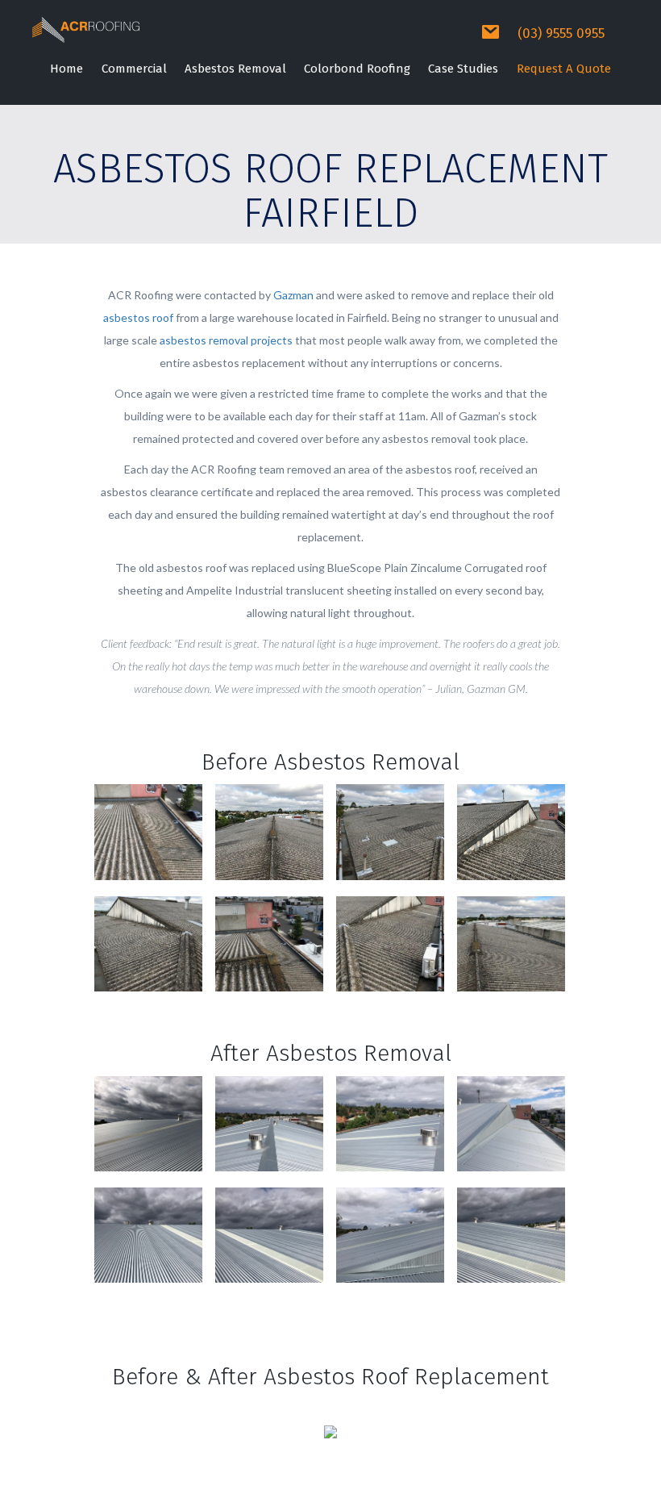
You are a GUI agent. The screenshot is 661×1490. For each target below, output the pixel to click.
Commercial (134, 68)
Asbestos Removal (235, 68)
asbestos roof (138, 317)
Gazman (293, 295)
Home (66, 68)
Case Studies (463, 68)
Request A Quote (564, 68)
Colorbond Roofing (357, 68)
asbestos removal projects (226, 340)
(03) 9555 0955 (561, 33)
